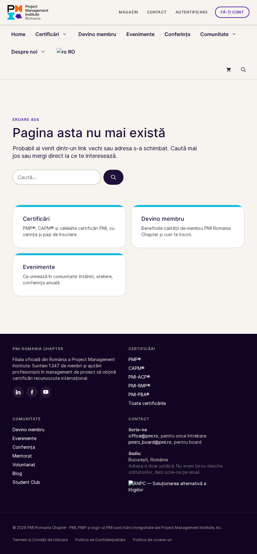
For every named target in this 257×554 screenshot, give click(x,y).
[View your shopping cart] (228, 69)
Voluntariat (24, 464)
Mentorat (22, 455)
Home (18, 34)
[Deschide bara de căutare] (243, 69)
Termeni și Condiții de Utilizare (40, 539)
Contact (157, 12)
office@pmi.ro (143, 435)
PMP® (134, 359)
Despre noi (24, 52)
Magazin (128, 12)
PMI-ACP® (139, 377)
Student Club (26, 482)
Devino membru (97, 34)
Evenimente (140, 34)
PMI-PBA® (138, 394)
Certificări (47, 34)
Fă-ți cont (232, 12)
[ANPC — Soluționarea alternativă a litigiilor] (167, 490)
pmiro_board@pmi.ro (149, 442)
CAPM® (136, 368)
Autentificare (191, 12)
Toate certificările (147, 403)
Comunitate (214, 34)
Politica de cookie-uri (152, 539)
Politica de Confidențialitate (100, 539)
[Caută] (113, 177)
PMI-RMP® (139, 385)
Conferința (177, 34)
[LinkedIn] (18, 392)
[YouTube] (45, 392)
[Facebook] (32, 392)
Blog (17, 473)
